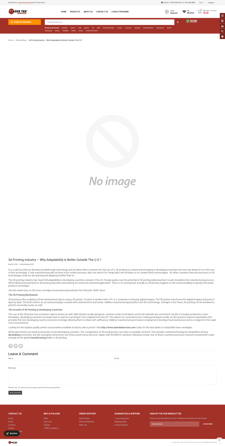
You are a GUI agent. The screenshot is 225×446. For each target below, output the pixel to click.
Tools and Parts (92, 31)
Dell (79, 28)
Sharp (57, 31)
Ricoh (169, 28)
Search (11, 428)
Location (11, 425)
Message (12, 368)
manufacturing (38, 337)
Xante (73, 31)
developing (14, 334)
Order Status (84, 418)
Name (10, 358)
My (190, 12)
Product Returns (121, 425)
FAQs (46, 418)
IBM (98, 28)
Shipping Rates (120, 422)
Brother (64, 28)
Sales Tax (83, 425)
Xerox (81, 31)
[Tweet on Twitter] (20, 345)
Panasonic (160, 28)
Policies (47, 425)
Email (116, 358)
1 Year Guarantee (121, 418)
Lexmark (128, 28)
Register (174, 13)
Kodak (119, 28)
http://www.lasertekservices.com (118, 327)
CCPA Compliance (51, 428)
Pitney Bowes (148, 28)
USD (204, 3)
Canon (72, 28)
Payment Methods (86, 422)
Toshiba (65, 31)
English (211, 3)
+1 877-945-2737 (175, 3)
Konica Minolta (108, 28)
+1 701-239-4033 (189, 3)
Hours (10, 418)
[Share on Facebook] (10, 345)
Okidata (137, 28)
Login (172, 11)
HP (93, 28)
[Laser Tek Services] (12, 442)
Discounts (48, 422)
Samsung (48, 31)
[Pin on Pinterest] (15, 345)
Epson (86, 28)
